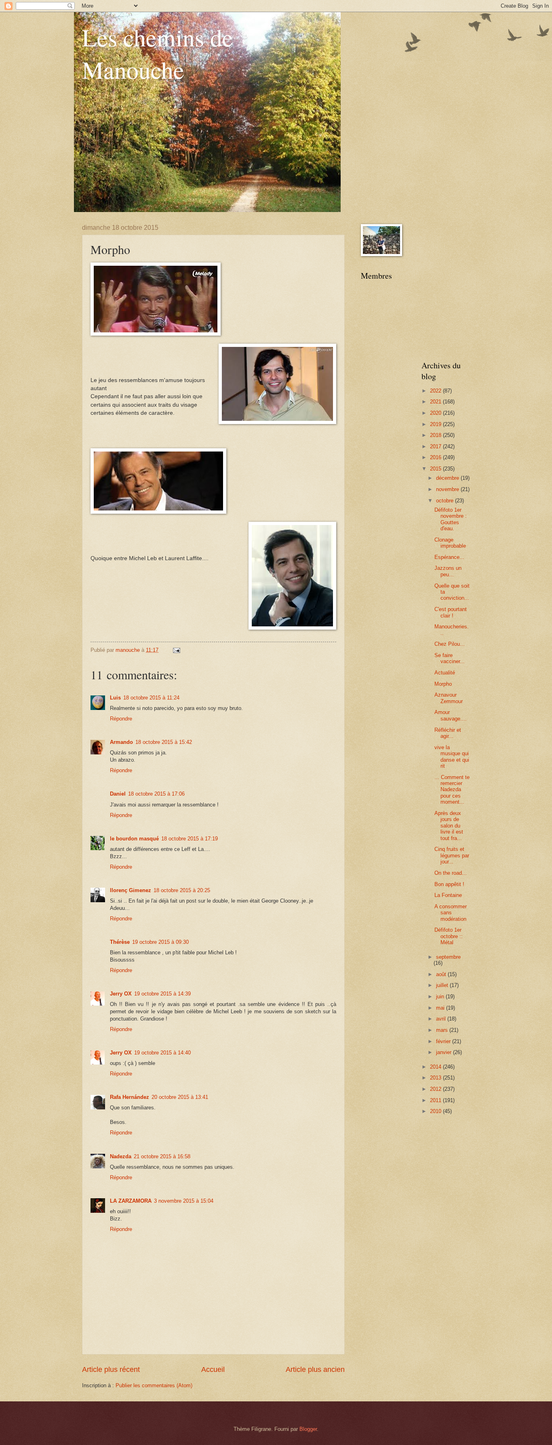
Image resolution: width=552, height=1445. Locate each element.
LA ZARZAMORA (131, 1201)
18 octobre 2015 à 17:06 (156, 794)
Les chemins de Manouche (157, 53)
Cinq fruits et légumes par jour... (451, 855)
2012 (436, 1089)
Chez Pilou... (449, 644)
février (444, 1041)
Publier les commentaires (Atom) (154, 1385)
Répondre (121, 719)
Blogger (308, 1429)
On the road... (450, 873)
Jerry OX (121, 994)
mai (441, 1008)
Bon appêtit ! (449, 884)
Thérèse (120, 942)
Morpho (443, 684)
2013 (436, 1078)
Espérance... (449, 557)
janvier (444, 1052)
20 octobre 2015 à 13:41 (180, 1097)
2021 (436, 402)
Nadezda (120, 1156)
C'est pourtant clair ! (450, 612)
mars (442, 1030)
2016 (436, 457)
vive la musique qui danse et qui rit (451, 756)
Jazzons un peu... (447, 571)
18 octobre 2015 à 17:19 (189, 839)
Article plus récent (111, 1369)
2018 (436, 435)
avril (441, 1019)
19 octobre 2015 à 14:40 (162, 1053)
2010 (436, 1111)
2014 (436, 1067)
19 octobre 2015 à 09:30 (160, 942)
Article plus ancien (315, 1369)
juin (441, 996)
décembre (448, 478)
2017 (436, 446)
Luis (115, 698)
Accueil (213, 1369)
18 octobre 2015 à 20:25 (182, 890)
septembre (448, 957)
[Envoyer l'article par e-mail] (176, 650)
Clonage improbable (450, 543)
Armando (121, 742)
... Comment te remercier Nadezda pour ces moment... (452, 789)
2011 (436, 1100)
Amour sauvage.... (450, 715)
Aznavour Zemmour (448, 698)
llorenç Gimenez (130, 890)
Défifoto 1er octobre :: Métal (448, 936)
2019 (436, 424)
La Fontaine (448, 895)
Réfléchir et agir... (447, 733)
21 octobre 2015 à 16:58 (162, 1156)
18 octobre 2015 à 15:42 (163, 742)
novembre (448, 489)
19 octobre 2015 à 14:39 (162, 994)
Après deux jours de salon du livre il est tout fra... (448, 825)
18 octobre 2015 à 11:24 (151, 698)
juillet (443, 985)
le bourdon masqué (134, 839)
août (442, 974)
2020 (436, 413)
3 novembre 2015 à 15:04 (183, 1201)
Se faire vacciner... (449, 658)
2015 (436, 469)
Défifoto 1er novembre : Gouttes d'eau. (450, 519)
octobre (445, 501)
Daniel (118, 794)
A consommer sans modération (450, 912)
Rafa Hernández (129, 1097)
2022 (436, 391)
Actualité (444, 673)
